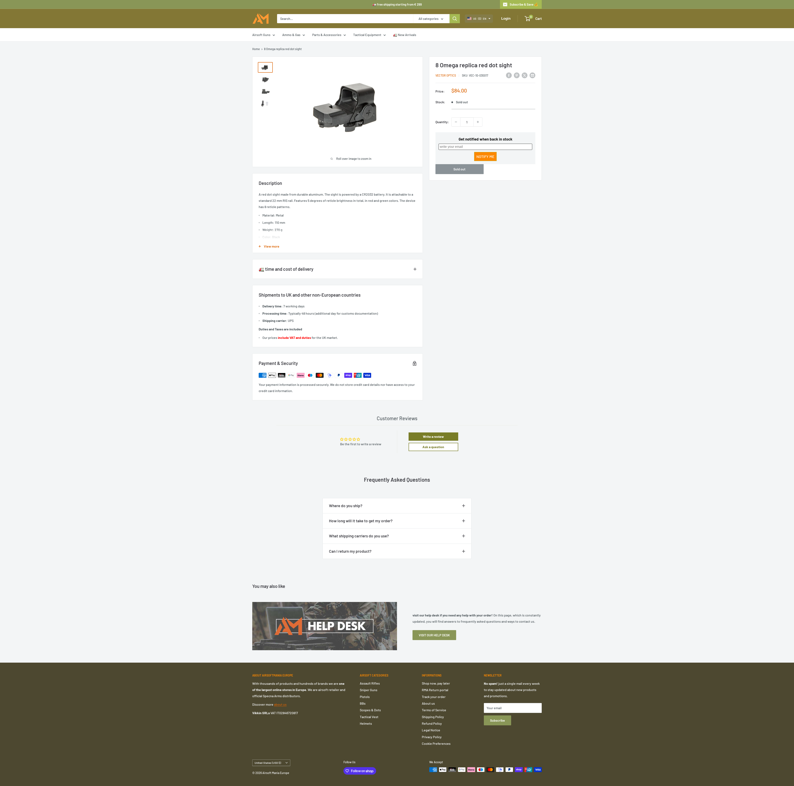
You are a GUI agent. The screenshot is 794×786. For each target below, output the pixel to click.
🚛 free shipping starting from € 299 (397, 4)
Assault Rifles (370, 683)
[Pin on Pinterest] (517, 75)
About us (428, 703)
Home (256, 49)
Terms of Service (434, 710)
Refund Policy (432, 723)
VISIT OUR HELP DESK (434, 635)
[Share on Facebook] (509, 75)
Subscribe (497, 720)
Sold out (459, 169)
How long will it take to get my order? (361, 520)
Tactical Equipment (367, 35)
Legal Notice (431, 730)
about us (280, 704)
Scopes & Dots (370, 710)
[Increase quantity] (478, 122)
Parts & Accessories (326, 35)
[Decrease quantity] (456, 122)
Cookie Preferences (436, 743)
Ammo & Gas (291, 35)
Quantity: (442, 122)
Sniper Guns (368, 690)
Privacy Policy (432, 737)
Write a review (433, 436)
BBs (363, 703)
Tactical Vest (369, 717)
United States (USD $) (268, 762)
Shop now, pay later (436, 683)
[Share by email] (532, 75)
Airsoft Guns (261, 35)
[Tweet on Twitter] (524, 75)
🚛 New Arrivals (404, 35)
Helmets (366, 723)
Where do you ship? (345, 505)
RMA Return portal (435, 690)
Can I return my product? (350, 551)
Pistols (365, 697)
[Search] (455, 18)
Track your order (434, 697)
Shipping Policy (433, 717)
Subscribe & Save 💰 (524, 4)
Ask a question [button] (433, 447)
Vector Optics (445, 75)
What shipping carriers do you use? (359, 535)
